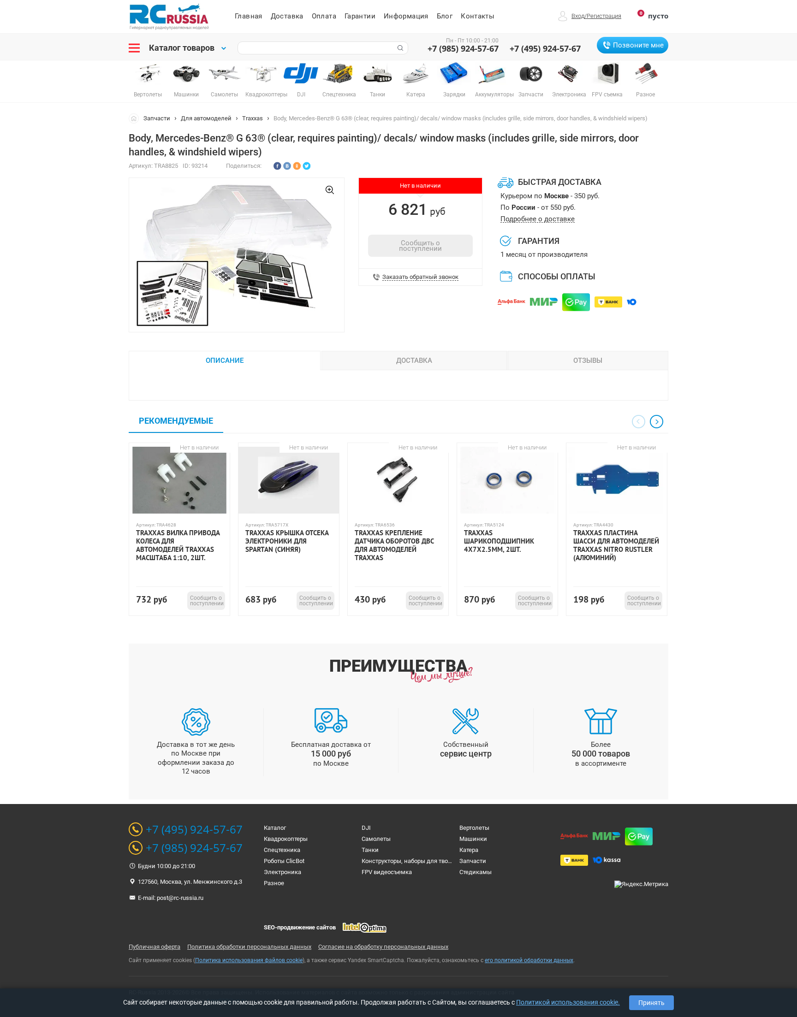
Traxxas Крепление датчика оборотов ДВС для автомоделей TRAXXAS (394, 545)
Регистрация (604, 15)
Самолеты (376, 838)
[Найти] (399, 47)
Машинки (473, 838)
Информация (406, 16)
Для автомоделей (206, 118)
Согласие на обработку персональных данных (383, 946)
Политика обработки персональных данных (249, 946)
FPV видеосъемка (387, 872)
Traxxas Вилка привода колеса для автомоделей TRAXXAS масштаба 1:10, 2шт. (178, 545)
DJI (366, 827)
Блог (445, 16)
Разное (274, 883)
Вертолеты (474, 827)
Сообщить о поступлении (420, 246)
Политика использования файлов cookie (249, 960)
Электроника (282, 872)
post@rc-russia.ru (180, 897)
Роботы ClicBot (284, 860)
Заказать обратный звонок (420, 277)
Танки (370, 849)
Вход (577, 15)
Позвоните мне (638, 45)
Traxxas (252, 118)
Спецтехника (282, 849)
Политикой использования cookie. (568, 1002)
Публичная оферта (154, 946)
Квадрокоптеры (286, 838)
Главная (248, 16)
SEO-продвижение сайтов (300, 927)
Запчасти (156, 118)
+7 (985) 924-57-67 (463, 48)
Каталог (275, 827)
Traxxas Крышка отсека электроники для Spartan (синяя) (286, 541)
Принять (651, 1002)
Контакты (477, 16)
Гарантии (360, 16)
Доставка (287, 16)
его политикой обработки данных (529, 960)
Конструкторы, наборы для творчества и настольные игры (444, 860)
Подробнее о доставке (537, 219)
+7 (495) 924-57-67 (545, 48)
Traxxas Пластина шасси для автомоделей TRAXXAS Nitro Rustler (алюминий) (616, 545)
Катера (468, 849)
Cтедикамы (475, 872)
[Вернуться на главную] (136, 118)
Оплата (324, 16)
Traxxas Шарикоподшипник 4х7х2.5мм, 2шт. (499, 541)
